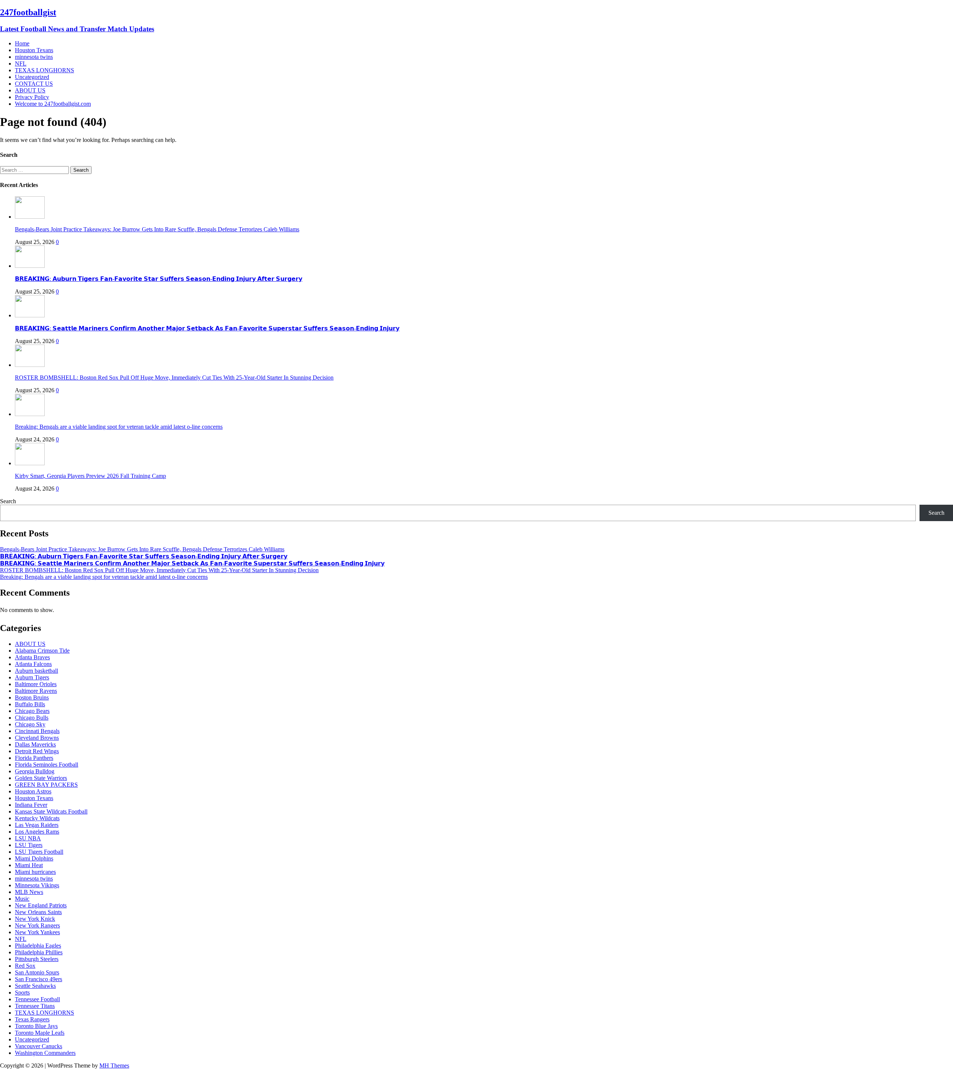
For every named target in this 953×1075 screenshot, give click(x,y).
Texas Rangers (32, 1019)
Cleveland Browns (37, 738)
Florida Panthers (34, 758)
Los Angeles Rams (37, 831)
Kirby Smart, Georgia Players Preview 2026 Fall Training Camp (90, 476)
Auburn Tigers (32, 677)
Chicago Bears (32, 711)
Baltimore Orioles (36, 684)
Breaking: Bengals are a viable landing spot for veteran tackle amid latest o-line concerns (119, 427)
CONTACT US (34, 83)
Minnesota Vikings (37, 885)
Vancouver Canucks (38, 1046)
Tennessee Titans (35, 1006)
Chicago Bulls (31, 717)
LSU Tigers (28, 845)
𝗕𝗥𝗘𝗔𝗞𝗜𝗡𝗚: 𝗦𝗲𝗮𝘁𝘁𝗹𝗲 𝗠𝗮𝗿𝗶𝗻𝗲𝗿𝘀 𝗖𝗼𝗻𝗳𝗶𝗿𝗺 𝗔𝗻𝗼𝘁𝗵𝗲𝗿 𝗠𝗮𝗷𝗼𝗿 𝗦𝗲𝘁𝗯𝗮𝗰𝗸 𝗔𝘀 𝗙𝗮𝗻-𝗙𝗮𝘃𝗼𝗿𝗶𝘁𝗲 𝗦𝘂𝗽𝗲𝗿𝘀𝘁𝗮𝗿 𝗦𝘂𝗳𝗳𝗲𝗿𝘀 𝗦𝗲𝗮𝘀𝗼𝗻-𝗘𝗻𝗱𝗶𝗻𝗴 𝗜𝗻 (207, 328)
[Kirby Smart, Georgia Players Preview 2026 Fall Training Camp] (30, 463)
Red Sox (25, 966)
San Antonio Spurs (37, 972)
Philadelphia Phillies (39, 952)
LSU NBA (28, 838)
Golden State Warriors (41, 778)
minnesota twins (34, 57)
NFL (20, 63)
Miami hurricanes (35, 872)
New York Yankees (37, 932)
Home (22, 43)
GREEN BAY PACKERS (46, 784)
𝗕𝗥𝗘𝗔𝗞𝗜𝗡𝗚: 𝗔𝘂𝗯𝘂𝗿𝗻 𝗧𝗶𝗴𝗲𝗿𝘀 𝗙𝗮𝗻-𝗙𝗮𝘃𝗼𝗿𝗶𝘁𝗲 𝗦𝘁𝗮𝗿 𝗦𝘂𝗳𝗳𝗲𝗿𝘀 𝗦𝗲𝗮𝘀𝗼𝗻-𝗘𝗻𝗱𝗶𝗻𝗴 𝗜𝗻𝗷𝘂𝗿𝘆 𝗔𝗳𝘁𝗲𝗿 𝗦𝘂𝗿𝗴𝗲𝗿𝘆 (158, 279)
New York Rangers (37, 925)
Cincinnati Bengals (37, 731)
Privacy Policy (32, 97)
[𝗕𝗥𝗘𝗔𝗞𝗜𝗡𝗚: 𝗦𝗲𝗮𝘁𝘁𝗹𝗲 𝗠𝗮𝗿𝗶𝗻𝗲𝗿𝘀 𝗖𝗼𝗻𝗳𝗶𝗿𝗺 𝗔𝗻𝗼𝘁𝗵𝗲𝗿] (30, 315)
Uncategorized (32, 77)
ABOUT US (30, 90)
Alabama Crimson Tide (42, 650)
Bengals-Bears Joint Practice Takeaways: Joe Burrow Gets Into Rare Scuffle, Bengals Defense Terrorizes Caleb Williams (157, 229)
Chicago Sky (30, 724)
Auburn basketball (36, 670)
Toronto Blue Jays (36, 1026)
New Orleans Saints (38, 912)
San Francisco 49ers (38, 979)
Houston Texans (34, 50)
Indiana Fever (31, 805)
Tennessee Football (37, 999)
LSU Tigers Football (39, 852)
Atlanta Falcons (33, 664)
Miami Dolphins (34, 858)
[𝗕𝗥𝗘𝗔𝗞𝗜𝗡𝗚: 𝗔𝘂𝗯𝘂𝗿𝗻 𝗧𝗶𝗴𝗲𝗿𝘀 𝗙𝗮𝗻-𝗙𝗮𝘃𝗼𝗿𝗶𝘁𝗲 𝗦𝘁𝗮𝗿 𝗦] (30, 266)
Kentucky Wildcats (37, 818)
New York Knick (35, 919)
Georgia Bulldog (34, 771)
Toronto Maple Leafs (39, 1033)
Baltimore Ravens (36, 691)
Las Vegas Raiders (36, 825)
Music (22, 898)
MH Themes (114, 1065)
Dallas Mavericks (35, 744)
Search (8, 501)
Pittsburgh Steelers (36, 959)
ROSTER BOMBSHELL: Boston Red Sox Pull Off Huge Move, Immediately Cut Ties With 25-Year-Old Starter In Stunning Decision (174, 377)
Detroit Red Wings (37, 751)
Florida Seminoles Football (46, 764)
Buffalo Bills (30, 704)
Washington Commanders (45, 1053)
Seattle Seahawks (35, 986)
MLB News (29, 892)
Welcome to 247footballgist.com (53, 104)
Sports (22, 992)
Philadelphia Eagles (38, 945)
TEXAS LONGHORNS (44, 70)
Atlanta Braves (32, 657)
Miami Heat (29, 865)
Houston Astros (33, 791)
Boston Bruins (32, 697)
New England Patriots (41, 905)
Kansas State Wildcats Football (51, 811)
